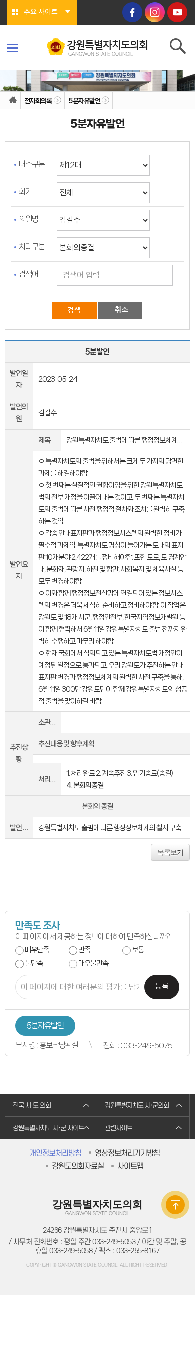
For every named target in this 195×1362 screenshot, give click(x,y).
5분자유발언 (84, 101)
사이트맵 (131, 1166)
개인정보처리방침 (56, 1153)
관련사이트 (118, 1128)
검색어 (28, 274)
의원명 (28, 219)
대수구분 (32, 164)
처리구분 (32, 246)
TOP (175, 1205)
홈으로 (13, 101)
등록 (162, 986)
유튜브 (178, 12)
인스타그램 (155, 12)
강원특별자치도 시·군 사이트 (48, 1128)
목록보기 (171, 852)
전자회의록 (38, 101)
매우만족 (37, 950)
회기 (25, 192)
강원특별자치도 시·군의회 (137, 1106)
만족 (84, 950)
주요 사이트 (41, 12)
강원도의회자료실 (78, 1166)
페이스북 (132, 12)
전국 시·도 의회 (32, 1106)
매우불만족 (93, 963)
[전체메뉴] (13, 48)
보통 (138, 950)
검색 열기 (179, 48)
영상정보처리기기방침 (127, 1153)
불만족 (34, 963)
